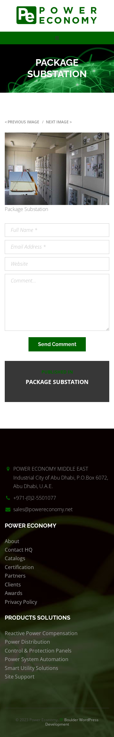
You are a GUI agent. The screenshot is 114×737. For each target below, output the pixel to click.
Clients (13, 584)
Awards (13, 593)
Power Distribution (27, 641)
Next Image (57, 122)
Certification (19, 567)
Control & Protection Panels (38, 650)
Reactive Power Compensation (41, 633)
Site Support (20, 676)
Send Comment (57, 344)
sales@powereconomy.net (43, 509)
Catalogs (15, 558)
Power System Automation (36, 659)
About (12, 541)
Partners (15, 575)
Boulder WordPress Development (72, 722)
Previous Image (23, 122)
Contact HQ (18, 549)
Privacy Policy (21, 601)
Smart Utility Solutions (31, 668)
